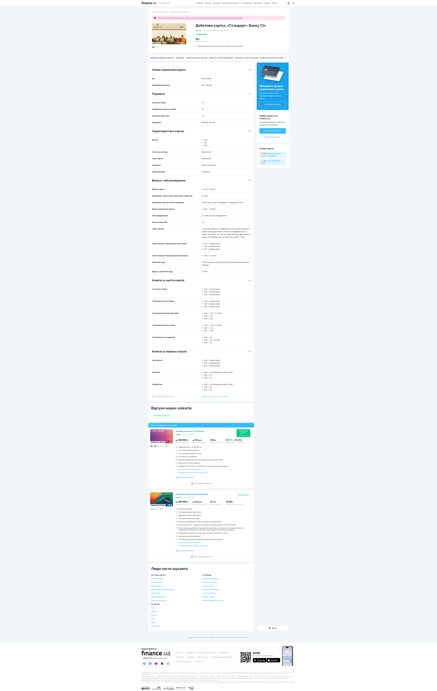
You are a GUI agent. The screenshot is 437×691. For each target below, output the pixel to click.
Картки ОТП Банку (210, 593)
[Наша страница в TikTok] (162, 663)
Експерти (180, 657)
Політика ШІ (223, 652)
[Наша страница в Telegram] (144, 663)
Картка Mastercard (158, 597)
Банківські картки (230, 3)
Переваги (180, 58)
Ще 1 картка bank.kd (202, 557)
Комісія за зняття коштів (246, 58)
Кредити (217, 3)
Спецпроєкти (203, 657)
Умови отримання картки (162, 58)
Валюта (208, 3)
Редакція (189, 652)
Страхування (246, 3)
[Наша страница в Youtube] (156, 663)
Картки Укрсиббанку (211, 589)
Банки (267, 3)
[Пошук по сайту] (293, 3)
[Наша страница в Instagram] (168, 663)
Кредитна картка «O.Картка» (190, 431)
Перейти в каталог (273, 137)
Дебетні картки (157, 586)
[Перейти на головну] (149, 3)
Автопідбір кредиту (273, 131)
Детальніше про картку (184, 477)
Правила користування (221, 657)
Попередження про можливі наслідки (191, 472)
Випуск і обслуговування (221, 58)
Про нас (179, 652)
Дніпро (154, 615)
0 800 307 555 (165, 3)
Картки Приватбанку (211, 579)
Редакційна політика (205, 652)
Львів (153, 619)
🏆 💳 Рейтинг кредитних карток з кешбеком (271, 154)
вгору (274, 628)
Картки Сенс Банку (210, 582)
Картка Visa (155, 593)
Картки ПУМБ (208, 586)
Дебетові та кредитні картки (219, 637)
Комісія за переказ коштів (272, 58)
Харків (153, 611)
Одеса (153, 622)
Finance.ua (191, 637)
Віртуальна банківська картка (162, 589)
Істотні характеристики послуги (189, 469)
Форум (274, 3)
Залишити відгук (161, 416)
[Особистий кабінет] (288, 3)
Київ (153, 608)
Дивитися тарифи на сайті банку (215, 396)
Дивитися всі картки (160, 12)
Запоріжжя (155, 626)
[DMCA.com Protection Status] (146, 688)
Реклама (190, 657)
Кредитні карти (157, 582)
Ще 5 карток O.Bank (202, 483)
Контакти (198, 662)
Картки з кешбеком (158, 600)
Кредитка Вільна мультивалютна (192, 494)
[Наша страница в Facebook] (150, 663)
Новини (199, 3)
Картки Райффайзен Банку (213, 600)
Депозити (258, 3)
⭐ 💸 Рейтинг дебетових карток (271, 162)
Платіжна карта (157, 579)
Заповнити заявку (272, 104)
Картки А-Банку (209, 597)
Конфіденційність (184, 662)
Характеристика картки (197, 58)
